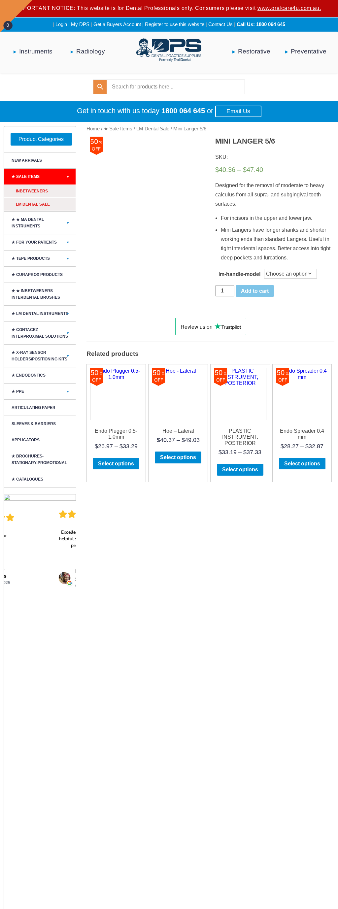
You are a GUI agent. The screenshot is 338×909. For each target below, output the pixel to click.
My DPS (80, 24)
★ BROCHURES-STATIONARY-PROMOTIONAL (39, 459)
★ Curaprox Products (37, 274)
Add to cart (255, 291)
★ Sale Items (118, 128)
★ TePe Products (41, 258)
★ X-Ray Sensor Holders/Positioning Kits (41, 355)
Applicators (26, 440)
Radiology (90, 51)
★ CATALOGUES (27, 479)
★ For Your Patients (41, 242)
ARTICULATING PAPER (33, 407)
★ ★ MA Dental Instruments (41, 222)
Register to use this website (174, 24)
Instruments (35, 51)
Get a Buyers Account (117, 24)
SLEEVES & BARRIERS (34, 423)
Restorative (254, 51)
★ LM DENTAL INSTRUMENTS (41, 313)
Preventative (308, 51)
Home (93, 128)
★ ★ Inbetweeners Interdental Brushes (36, 294)
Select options (116, 463)
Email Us (238, 111)
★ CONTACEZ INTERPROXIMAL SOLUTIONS (41, 333)
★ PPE (41, 391)
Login (61, 24)
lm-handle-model (239, 274)
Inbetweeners (32, 191)
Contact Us (220, 24)
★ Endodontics (29, 375)
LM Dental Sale (152, 128)
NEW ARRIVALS (27, 160)
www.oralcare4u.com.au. (289, 8)
